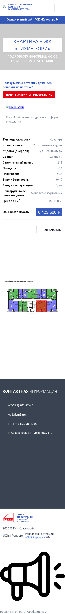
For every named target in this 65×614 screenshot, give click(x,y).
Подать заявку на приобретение (29, 94)
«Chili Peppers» (35, 537)
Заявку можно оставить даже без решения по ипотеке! (27, 85)
